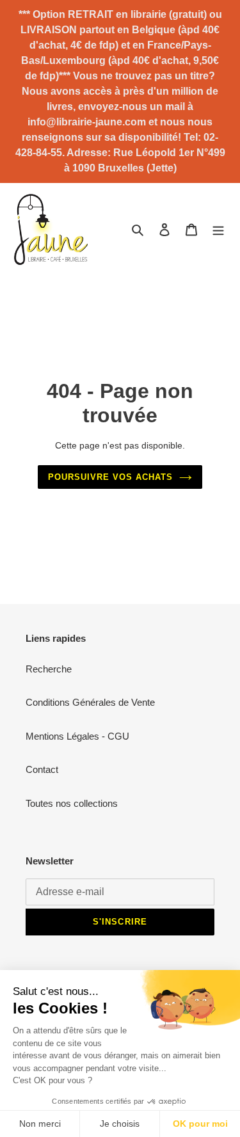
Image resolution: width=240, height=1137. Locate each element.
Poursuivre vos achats (110, 477)
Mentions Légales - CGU (77, 736)
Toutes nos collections (72, 803)
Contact (42, 769)
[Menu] (218, 229)
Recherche (49, 669)
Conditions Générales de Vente (90, 702)
